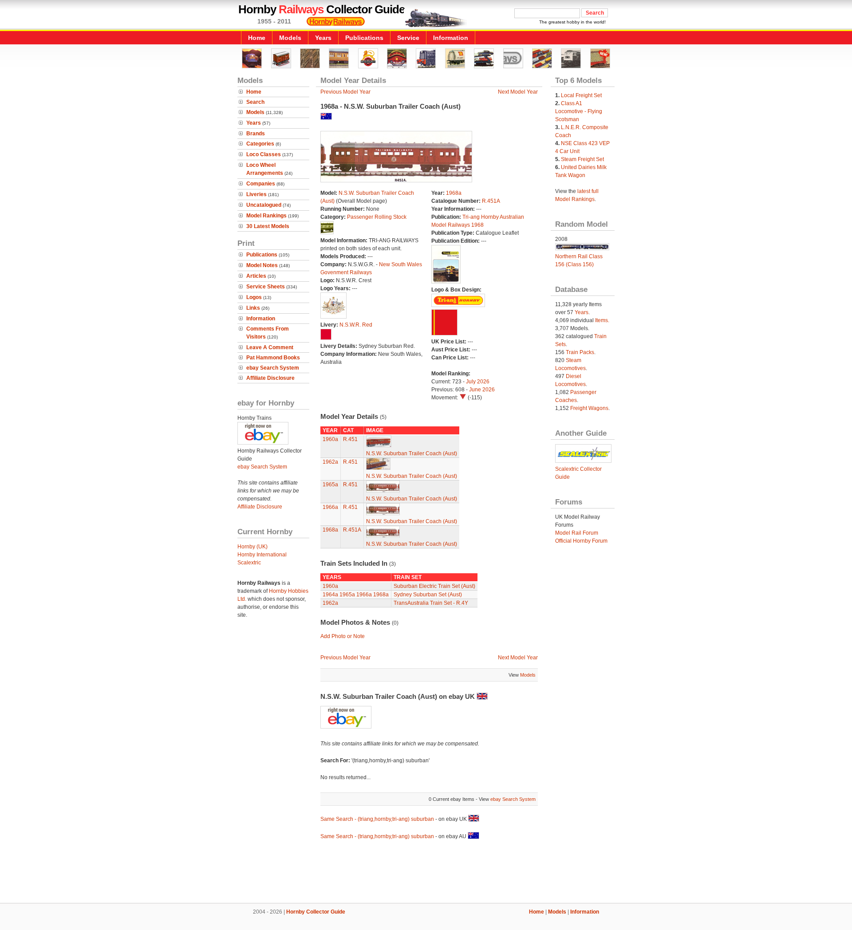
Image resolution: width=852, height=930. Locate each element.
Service (408, 37)
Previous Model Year (345, 92)
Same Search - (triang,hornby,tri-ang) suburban (377, 819)
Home (256, 37)
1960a (330, 439)
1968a (454, 193)
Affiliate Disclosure (270, 378)
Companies (260, 184)
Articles (256, 276)
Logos (254, 297)
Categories (260, 144)
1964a (330, 594)
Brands (255, 133)
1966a (330, 507)
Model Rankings (266, 216)
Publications (364, 37)
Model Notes (262, 265)
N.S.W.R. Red (355, 325)
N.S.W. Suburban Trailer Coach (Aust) (411, 453)
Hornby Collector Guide (315, 912)
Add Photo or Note (342, 636)
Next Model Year (518, 92)
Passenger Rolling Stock (376, 217)
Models (290, 37)
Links (253, 308)
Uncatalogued (263, 205)
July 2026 (477, 381)
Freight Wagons (589, 408)
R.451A (491, 201)
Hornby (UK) (252, 547)
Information (450, 37)
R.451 (350, 439)
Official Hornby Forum (581, 541)
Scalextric (249, 563)
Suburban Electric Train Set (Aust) (434, 586)
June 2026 (482, 389)
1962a (330, 462)
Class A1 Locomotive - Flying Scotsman (578, 111)
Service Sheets (265, 287)
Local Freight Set (581, 95)
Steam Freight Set (582, 159)
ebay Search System (272, 368)
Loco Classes (263, 154)
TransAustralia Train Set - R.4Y (431, 603)
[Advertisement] (426, 873)
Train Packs (580, 352)
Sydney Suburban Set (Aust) (428, 594)
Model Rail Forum (576, 533)
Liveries (256, 194)
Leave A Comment (269, 347)
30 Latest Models (267, 226)
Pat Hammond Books (273, 358)
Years (323, 37)
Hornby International (262, 555)
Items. (602, 320)
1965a (330, 484)
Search (255, 102)
